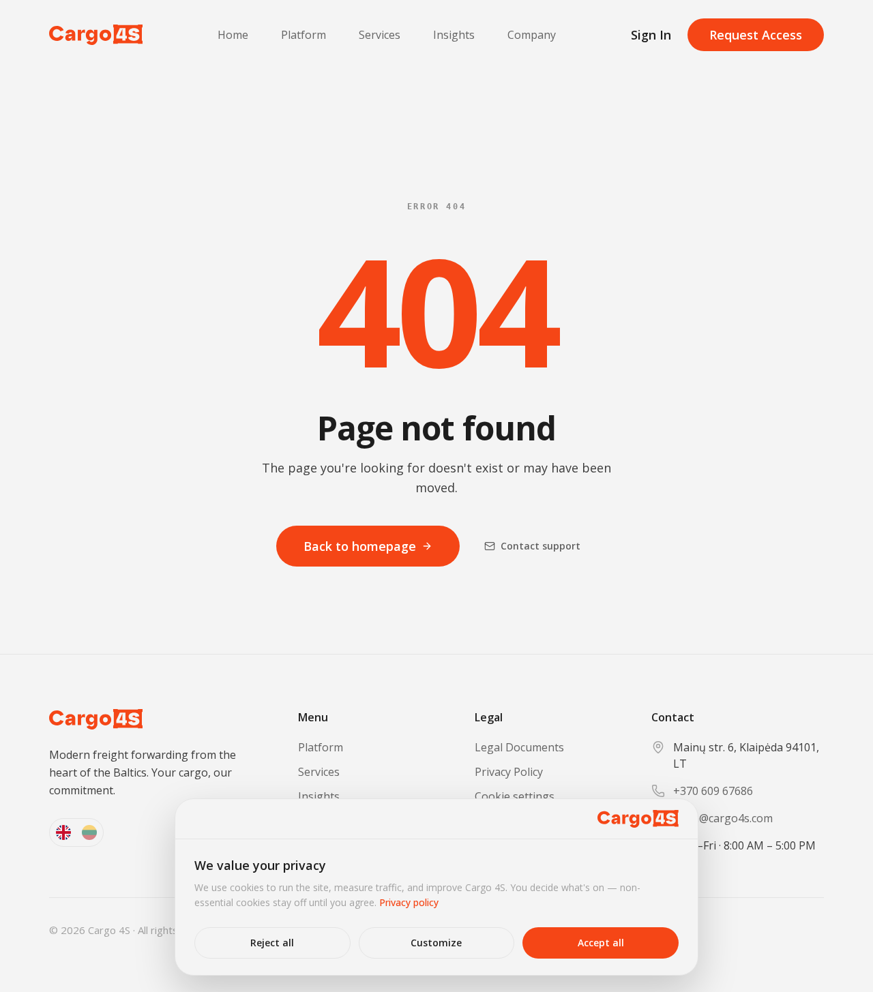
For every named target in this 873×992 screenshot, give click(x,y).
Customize (436, 942)
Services (379, 34)
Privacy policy (409, 902)
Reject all (272, 942)
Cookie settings (514, 796)
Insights (454, 34)
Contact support (540, 545)
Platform (303, 34)
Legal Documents (519, 747)
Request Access (755, 35)
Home (233, 34)
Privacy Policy (509, 771)
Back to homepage (360, 546)
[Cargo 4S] (96, 35)
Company (531, 34)
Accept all (601, 942)
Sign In (651, 35)
